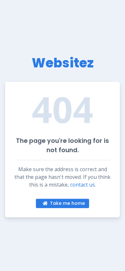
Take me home (67, 203)
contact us (82, 184)
